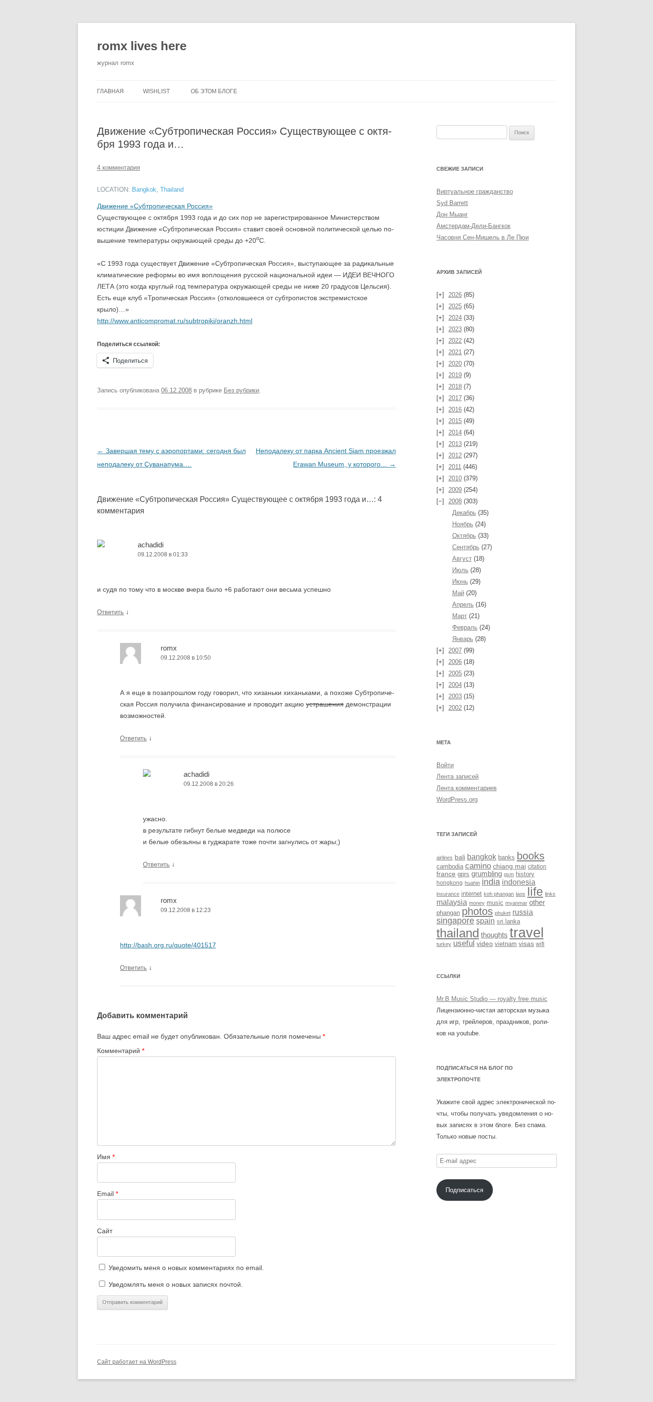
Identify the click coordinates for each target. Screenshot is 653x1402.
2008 (455, 501)
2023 (455, 329)
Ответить (110, 612)
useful (464, 943)
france (446, 874)
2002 (455, 707)
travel (527, 932)
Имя (106, 1157)
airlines (444, 857)
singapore (455, 920)
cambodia (449, 866)
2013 (455, 443)
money (477, 903)
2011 (454, 466)
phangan (448, 912)
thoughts (494, 935)
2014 (455, 432)
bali (460, 857)
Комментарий (120, 1050)
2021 (455, 352)
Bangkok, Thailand (158, 189)
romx (169, 648)
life (535, 891)
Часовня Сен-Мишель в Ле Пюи (482, 237)
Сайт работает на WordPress (136, 1362)
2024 (455, 317)
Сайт (104, 1231)
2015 (455, 420)
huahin (472, 883)
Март (459, 615)
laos (520, 894)
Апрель (463, 604)
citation (537, 866)
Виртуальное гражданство (474, 191)
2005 (455, 673)
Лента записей (457, 776)
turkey (443, 944)
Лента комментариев (466, 788)
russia (522, 912)
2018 (455, 386)
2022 (455, 340)
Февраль (465, 627)
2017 (455, 398)
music (495, 902)
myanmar (516, 903)
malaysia (451, 902)
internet (471, 894)
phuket (503, 913)
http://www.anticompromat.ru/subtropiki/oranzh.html (174, 321)
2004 (455, 684)
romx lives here (141, 46)
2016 (455, 409)
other (537, 902)
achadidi (150, 545)
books (530, 856)
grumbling (486, 873)
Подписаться (464, 1190)
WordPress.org (457, 799)
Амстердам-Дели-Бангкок (473, 225)
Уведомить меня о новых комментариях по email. (186, 1268)
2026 (455, 294)
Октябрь (464, 535)
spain (485, 921)
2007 (455, 650)
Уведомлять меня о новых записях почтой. (176, 1284)
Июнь (460, 581)
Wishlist (156, 91)
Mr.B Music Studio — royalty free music (491, 998)
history (525, 874)
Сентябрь (465, 547)
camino (478, 865)
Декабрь (464, 512)
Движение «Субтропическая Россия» (155, 206)
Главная (110, 91)
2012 (455, 455)
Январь (462, 638)
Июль (460, 570)
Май (458, 593)
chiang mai (509, 866)
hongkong (449, 883)
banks (506, 857)
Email (107, 1193)
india (491, 882)
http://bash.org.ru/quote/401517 (168, 945)
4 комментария (118, 167)
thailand (457, 933)
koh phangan (499, 894)
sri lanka (508, 921)
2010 (455, 478)
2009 (455, 489)
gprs (463, 874)
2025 (455, 306)
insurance (447, 894)
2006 (455, 661)
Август (462, 558)
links (550, 894)
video (485, 943)
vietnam (506, 943)
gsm (509, 874)
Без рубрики (241, 390)
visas (526, 943)
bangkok (481, 857)
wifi (540, 944)
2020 (455, 363)
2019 (455, 375)
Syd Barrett (452, 202)
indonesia (518, 882)
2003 (455, 696)
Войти (445, 765)
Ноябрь (462, 524)
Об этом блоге (214, 91)
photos (477, 911)
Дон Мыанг (452, 214)
